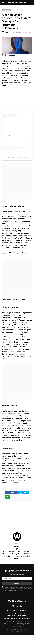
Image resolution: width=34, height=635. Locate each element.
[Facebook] (13, 606)
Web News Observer (17, 2)
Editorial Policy (11, 613)
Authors (14, 610)
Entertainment (6, 10)
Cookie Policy (21, 615)
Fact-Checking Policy (10, 618)
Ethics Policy (22, 613)
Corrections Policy (24, 618)
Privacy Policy (11, 615)
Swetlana (17, 546)
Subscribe (16, 583)
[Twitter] (17, 606)
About (8, 610)
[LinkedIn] (20, 606)
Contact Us (22, 610)
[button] (3, 3)
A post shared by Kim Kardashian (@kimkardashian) (18, 157)
